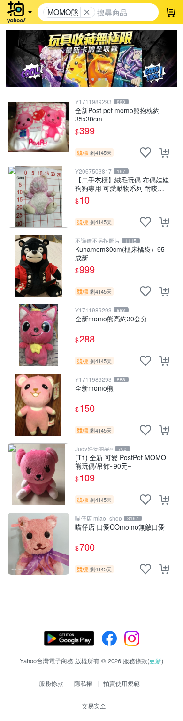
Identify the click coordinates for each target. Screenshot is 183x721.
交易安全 (94, 705)
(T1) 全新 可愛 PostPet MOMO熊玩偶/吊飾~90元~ (120, 461)
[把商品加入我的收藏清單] (145, 152)
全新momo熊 (94, 388)
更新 (155, 660)
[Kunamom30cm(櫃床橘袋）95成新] (38, 266)
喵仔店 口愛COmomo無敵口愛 (120, 527)
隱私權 (83, 683)
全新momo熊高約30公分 (111, 318)
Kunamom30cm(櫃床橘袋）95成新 (120, 253)
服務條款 (51, 683)
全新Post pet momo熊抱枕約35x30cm (117, 114)
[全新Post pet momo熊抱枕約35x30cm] (38, 127)
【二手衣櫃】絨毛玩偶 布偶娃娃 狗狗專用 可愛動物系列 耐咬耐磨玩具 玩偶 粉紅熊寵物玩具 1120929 (122, 183)
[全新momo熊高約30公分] (38, 335)
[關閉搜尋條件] (87, 12)
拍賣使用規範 (121, 683)
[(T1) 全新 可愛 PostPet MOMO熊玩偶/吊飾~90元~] (38, 474)
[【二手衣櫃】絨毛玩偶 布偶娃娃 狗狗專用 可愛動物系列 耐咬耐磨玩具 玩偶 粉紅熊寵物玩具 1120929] (38, 197)
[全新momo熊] (38, 405)
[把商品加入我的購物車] (164, 152)
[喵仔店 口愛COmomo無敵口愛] (38, 544)
